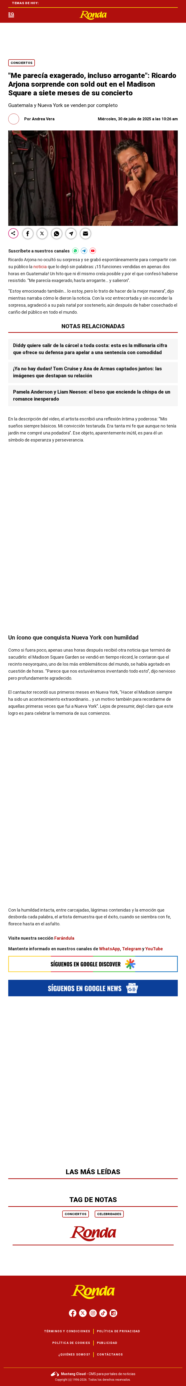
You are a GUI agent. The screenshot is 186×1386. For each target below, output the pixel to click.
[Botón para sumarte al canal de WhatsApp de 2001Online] (75, 251)
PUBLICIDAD (107, 1343)
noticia (40, 266)
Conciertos (21, 63)
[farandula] (93, 15)
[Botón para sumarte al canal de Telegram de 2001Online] (84, 251)
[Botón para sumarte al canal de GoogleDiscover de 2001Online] (93, 964)
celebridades (109, 1214)
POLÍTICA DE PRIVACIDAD (118, 1331)
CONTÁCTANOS (110, 1354)
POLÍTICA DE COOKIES (71, 1343)
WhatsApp (109, 948)
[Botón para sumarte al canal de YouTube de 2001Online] (93, 251)
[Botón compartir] (13, 233)
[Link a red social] (73, 1313)
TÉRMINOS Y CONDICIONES (67, 1331)
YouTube (154, 948)
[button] (28, 233)
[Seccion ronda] (93, 1241)
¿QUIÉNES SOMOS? (74, 1354)
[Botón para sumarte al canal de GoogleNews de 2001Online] (93, 988)
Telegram (131, 948)
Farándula (64, 938)
